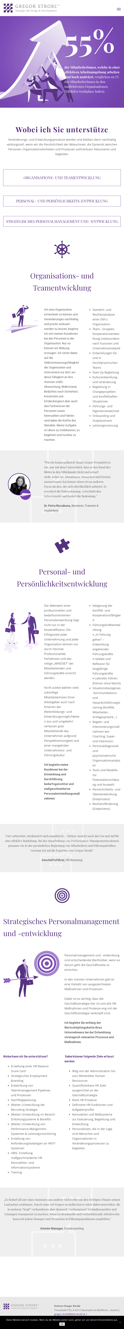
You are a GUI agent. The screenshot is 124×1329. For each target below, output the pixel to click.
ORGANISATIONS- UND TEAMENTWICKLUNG (62, 177)
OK (62, 1324)
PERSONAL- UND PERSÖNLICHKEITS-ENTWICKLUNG (62, 200)
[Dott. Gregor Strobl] (31, 8)
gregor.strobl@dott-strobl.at (69, 1314)
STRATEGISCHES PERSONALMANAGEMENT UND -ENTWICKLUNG (62, 221)
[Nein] (120, 1322)
